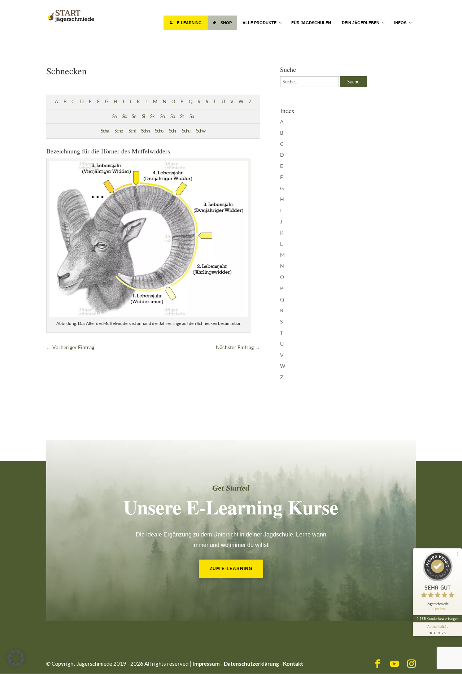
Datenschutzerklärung (251, 663)
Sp (172, 116)
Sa (114, 116)
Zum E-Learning (231, 568)
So (162, 116)
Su (191, 116)
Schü (186, 131)
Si (143, 116)
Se (134, 116)
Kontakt (293, 663)
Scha (105, 131)
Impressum (206, 663)
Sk (152, 116)
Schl (131, 131)
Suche (353, 81)
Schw (200, 131)
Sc (124, 116)
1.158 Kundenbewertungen (437, 618)
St (182, 116)
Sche (118, 131)
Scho (159, 131)
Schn (145, 131)
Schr (172, 131)
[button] (16, 658)
